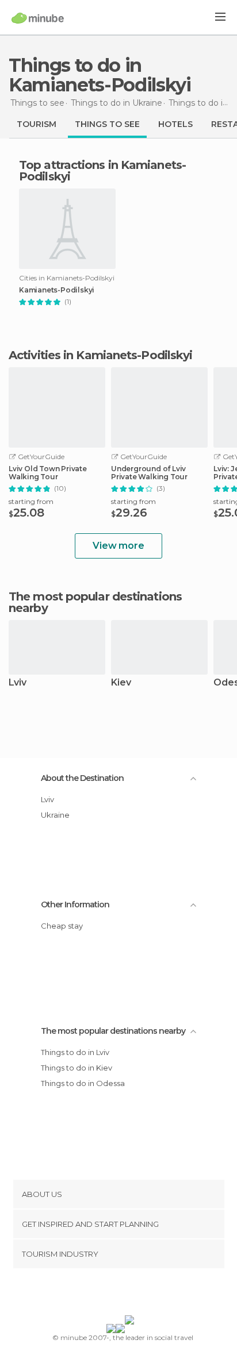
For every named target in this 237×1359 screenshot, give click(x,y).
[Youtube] (145, 1294)
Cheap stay (62, 925)
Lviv (17, 683)
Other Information (75, 904)
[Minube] (38, 18)
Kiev (121, 683)
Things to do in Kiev (76, 1067)
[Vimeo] (130, 1294)
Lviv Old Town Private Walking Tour (48, 473)
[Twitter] (115, 1294)
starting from (31, 501)
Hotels (175, 124)
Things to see (107, 124)
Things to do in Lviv (75, 1052)
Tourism (36, 124)
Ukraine (55, 814)
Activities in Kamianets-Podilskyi (100, 355)
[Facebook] (100, 1294)
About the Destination (82, 778)
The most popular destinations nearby (95, 602)
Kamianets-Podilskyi (56, 290)
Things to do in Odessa (83, 1083)
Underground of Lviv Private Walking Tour (149, 473)
